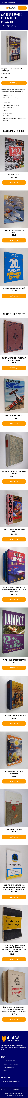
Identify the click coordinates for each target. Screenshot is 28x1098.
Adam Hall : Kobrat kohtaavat (14, 416)
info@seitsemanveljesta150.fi (8, 2)
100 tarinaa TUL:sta (14, 175)
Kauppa (22, 8)
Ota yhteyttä (13, 1093)
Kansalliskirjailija (9, 1067)
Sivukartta (20, 1095)
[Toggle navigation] (3, 7)
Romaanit (19, 69)
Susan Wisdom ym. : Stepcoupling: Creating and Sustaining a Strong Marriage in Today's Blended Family (14, 887)
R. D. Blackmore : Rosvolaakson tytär (14, 716)
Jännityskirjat (16, 26)
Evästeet (20, 1093)
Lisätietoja (14, 83)
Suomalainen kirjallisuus (11, 1064)
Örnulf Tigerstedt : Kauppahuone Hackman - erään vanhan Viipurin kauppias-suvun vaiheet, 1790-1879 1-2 (14, 1009)
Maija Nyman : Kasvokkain (14, 829)
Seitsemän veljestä (9, 1061)
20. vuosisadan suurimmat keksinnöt (14, 288)
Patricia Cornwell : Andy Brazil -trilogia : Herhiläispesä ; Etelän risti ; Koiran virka (14, 589)
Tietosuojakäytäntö (10, 1095)
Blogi (5, 1070)
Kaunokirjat (6, 26)
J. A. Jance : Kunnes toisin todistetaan (14, 660)
